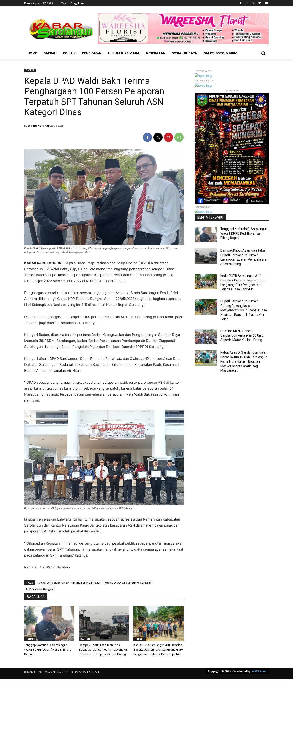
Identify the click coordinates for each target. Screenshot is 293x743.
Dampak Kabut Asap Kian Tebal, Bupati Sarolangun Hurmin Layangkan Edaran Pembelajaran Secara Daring (103, 649)
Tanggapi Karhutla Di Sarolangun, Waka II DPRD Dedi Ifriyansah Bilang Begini (47, 649)
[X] (253, 3)
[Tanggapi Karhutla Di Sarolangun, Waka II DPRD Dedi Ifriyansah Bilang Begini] (49, 623)
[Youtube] (266, 3)
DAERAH (30, 70)
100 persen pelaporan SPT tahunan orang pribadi (69, 582)
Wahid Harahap (39, 125)
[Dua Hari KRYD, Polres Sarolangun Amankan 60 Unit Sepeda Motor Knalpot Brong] (206, 336)
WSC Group (259, 671)
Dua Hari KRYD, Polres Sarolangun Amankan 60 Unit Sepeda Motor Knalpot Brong (241, 335)
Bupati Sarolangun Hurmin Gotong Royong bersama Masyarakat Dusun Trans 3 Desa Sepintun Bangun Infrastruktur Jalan (243, 310)
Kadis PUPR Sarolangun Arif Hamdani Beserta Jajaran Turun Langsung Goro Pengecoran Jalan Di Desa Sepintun (158, 649)
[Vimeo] (259, 3)
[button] (263, 53)
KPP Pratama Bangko (39, 589)
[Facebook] (240, 3)
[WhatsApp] (179, 137)
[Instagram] (247, 3)
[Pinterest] (168, 137)
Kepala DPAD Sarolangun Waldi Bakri (128, 582)
